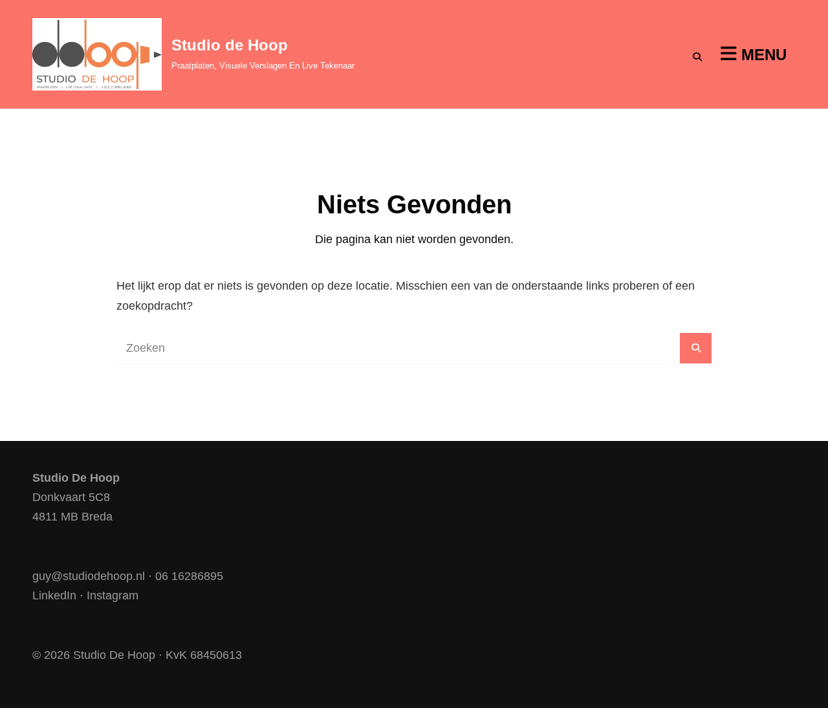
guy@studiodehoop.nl (88, 576)
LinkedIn (54, 595)
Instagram (112, 595)
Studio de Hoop (229, 45)
